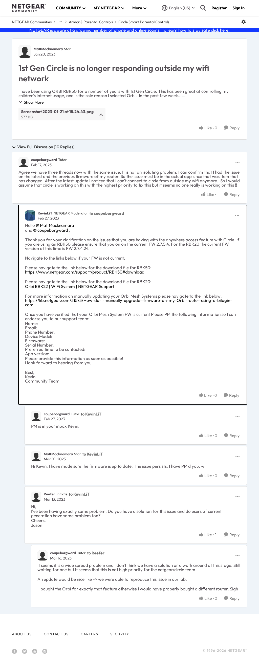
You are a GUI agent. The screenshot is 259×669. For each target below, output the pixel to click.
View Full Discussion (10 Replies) (46, 147)
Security (119, 634)
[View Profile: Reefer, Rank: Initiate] (36, 497)
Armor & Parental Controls (91, 22)
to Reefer (95, 553)
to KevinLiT (91, 414)
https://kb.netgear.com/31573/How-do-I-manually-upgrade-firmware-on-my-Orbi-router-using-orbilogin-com (128, 302)
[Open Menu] (243, 21)
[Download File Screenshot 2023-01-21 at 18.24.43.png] (100, 114)
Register (219, 7)
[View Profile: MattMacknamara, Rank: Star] (24, 51)
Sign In (238, 7)
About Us (22, 634)
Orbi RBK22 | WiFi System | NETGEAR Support (69, 286)
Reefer (49, 494)
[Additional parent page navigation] (60, 21)
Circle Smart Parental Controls (143, 22)
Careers (89, 634)
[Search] (203, 8)
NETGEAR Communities (32, 22)
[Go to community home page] (29, 8)
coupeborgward (44, 159)
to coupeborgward (106, 213)
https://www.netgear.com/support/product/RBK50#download (84, 272)
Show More (34, 102)
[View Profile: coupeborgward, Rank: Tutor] (23, 162)
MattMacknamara (48, 49)
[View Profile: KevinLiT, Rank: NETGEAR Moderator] (30, 215)
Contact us (56, 634)
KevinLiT (45, 213)
